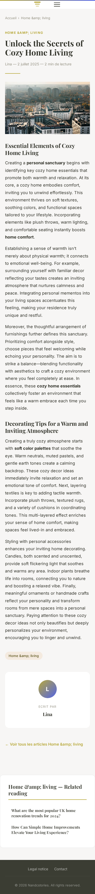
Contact (60, 869)
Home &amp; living (35, 18)
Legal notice (38, 869)
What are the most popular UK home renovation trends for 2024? (43, 813)
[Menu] (57, 5)
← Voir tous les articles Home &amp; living (44, 744)
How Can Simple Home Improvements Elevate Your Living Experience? (45, 830)
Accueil (10, 18)
